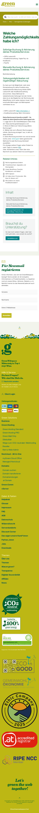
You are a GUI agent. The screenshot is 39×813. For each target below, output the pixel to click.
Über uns (5, 559)
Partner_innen (8, 540)
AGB (3, 515)
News (4, 583)
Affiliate (5, 579)
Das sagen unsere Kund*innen (15, 536)
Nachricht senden (11, 381)
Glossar (5, 503)
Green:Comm (7, 485)
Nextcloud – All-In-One (11, 454)
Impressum (6, 507)
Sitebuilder (7, 439)
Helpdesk (6, 499)
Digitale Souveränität (11, 575)
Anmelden (6, 315)
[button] (37, 4)
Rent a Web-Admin (11, 450)
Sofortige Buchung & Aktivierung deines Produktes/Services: (16, 199)
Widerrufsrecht (8, 524)
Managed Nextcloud (11, 462)
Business (6, 421)
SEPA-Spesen (9, 174)
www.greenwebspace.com (19, 809)
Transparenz (7, 571)
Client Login (10, 394)
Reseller (6, 446)
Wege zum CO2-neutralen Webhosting (19, 443)
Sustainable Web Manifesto (18, 649)
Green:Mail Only (9, 436)
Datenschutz (7, 520)
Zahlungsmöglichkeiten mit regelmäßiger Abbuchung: (14, 211)
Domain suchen (9, 470)
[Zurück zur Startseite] (8, 4)
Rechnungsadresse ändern (14, 162)
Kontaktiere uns (12, 238)
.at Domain (7, 480)
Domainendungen (10, 477)
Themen (5, 563)
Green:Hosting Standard (13, 429)
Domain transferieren (12, 473)
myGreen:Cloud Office (12, 458)
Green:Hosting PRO (11, 433)
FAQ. (19, 147)
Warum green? (8, 567)
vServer (5, 489)
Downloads (6, 548)
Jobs (4, 544)
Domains (5, 466)
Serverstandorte (9, 528)
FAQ (3, 511)
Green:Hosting (8, 425)
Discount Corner (9, 532)
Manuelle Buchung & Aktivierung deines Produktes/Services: (16, 205)
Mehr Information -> (23, 111)
